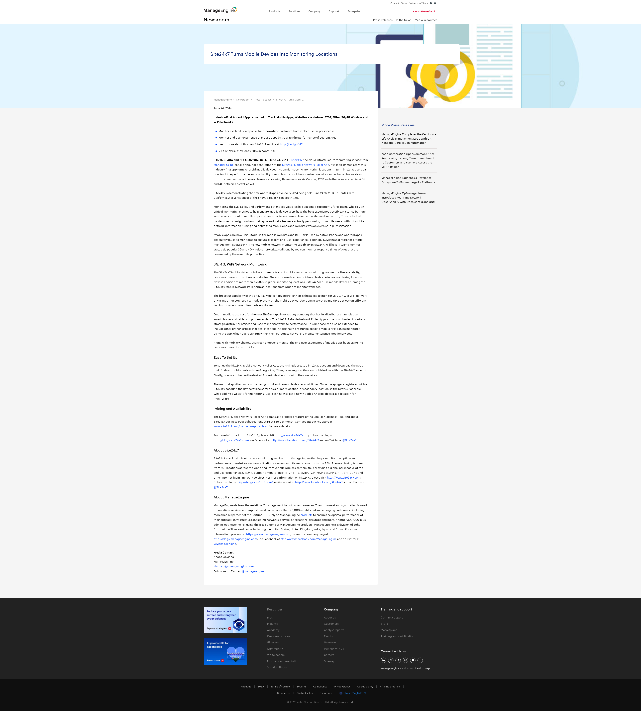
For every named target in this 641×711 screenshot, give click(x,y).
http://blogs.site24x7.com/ (231, 440)
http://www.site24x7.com (291, 435)
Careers (329, 655)
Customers (331, 623)
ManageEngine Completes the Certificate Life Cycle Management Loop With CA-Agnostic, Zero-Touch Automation (408, 138)
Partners (413, 3)
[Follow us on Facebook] (398, 660)
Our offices (326, 693)
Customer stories (278, 636)
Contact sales (305, 693)
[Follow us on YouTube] (412, 660)
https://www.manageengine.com (268, 534)
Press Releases (383, 20)
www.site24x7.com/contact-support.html (241, 426)
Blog (270, 617)
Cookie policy (365, 686)
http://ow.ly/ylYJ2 (291, 144)
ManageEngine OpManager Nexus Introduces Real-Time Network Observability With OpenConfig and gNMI (408, 197)
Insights (272, 623)
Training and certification (397, 636)
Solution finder (277, 667)
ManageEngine (223, 99)
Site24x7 (296, 160)
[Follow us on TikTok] (420, 660)
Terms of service (280, 686)
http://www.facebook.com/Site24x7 (295, 440)
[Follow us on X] (390, 660)
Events (328, 636)
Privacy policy (342, 686)
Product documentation (283, 661)
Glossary (273, 642)
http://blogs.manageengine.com (235, 539)
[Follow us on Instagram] (405, 660)
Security (301, 686)
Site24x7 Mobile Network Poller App (305, 164)
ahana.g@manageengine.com (234, 566)
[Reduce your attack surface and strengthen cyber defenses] (225, 620)
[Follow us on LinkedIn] (383, 660)
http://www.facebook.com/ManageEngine (309, 539)
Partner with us (334, 648)
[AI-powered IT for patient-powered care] (225, 651)
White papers (276, 655)
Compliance (320, 686)
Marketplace (389, 630)
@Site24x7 (349, 440)
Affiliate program (390, 686)
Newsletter (283, 693)
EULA (261, 686)
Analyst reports (334, 630)
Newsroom (216, 19)
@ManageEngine (225, 544)
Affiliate (423, 3)
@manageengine (253, 571)
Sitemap (329, 661)
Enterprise (354, 11)
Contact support (392, 617)
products (306, 515)
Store (404, 3)
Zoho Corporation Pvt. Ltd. (313, 702)
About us (330, 617)
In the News (403, 20)
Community (275, 648)
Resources (275, 609)
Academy (273, 630)
